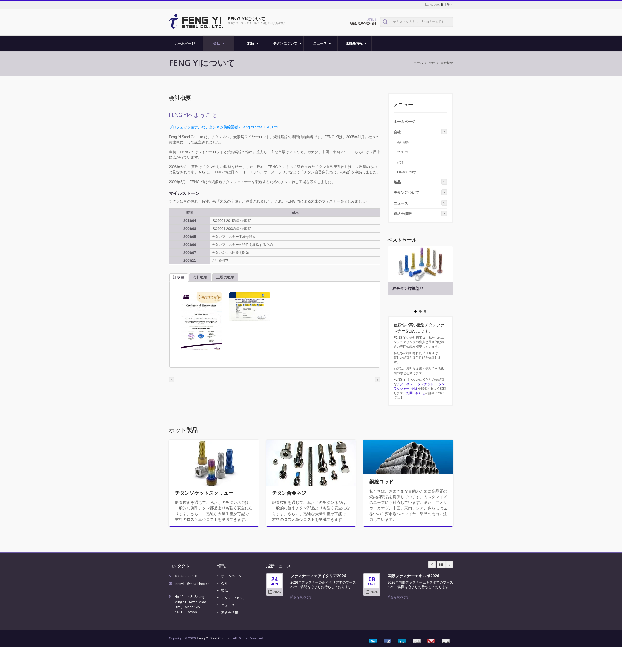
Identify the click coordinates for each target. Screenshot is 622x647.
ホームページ (184, 43)
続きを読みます (301, 597)
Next (449, 564)
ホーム (418, 63)
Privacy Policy (406, 172)
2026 (277, 592)
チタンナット (424, 384)
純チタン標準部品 (407, 288)
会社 (217, 43)
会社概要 (447, 63)
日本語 (445, 4)
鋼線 (414, 388)
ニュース (320, 43)
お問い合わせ (415, 393)
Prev (432, 564)
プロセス (403, 152)
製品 (251, 43)
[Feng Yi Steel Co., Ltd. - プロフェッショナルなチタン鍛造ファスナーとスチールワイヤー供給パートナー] (196, 21)
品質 (400, 162)
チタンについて (285, 43)
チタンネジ (405, 384)
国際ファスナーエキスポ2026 (413, 575)
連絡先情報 (354, 43)
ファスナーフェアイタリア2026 (318, 575)
